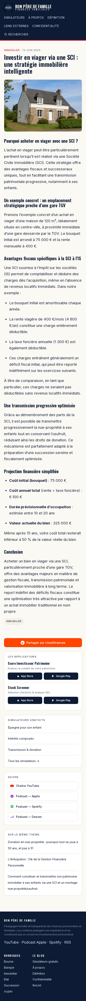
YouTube (11, 942)
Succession (11, 985)
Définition (56, 17)
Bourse (8, 961)
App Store (27, 676)
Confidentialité (45, 26)
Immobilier (12, 50)
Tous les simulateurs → (23, 761)
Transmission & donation (24, 749)
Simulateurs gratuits (45, 961)
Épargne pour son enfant (24, 727)
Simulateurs (14, 17)
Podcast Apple (34, 942)
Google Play (63, 676)
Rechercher (18, 34)
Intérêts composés (21, 738)
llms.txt (37, 985)
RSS (67, 942)
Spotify (55, 942)
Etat (6, 979)
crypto (8, 991)
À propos (36, 17)
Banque (9, 967)
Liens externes (16, 26)
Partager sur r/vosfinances (46, 642)
